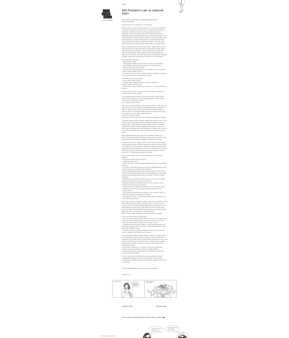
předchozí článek (128, 306)
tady (163, 317)
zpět (124, 4)
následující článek (161, 306)
